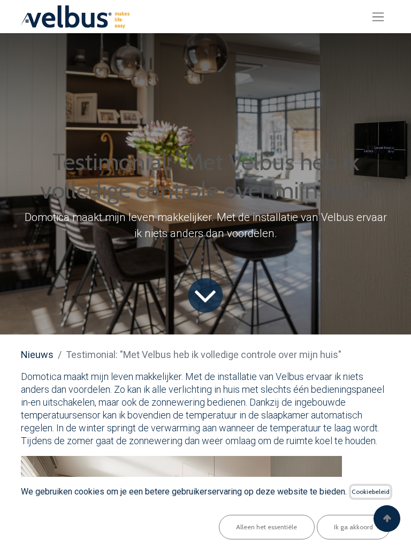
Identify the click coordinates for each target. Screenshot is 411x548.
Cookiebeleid (371, 492)
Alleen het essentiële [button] (266, 527)
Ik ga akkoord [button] (353, 527)
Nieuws (37, 354)
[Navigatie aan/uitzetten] (378, 16)
